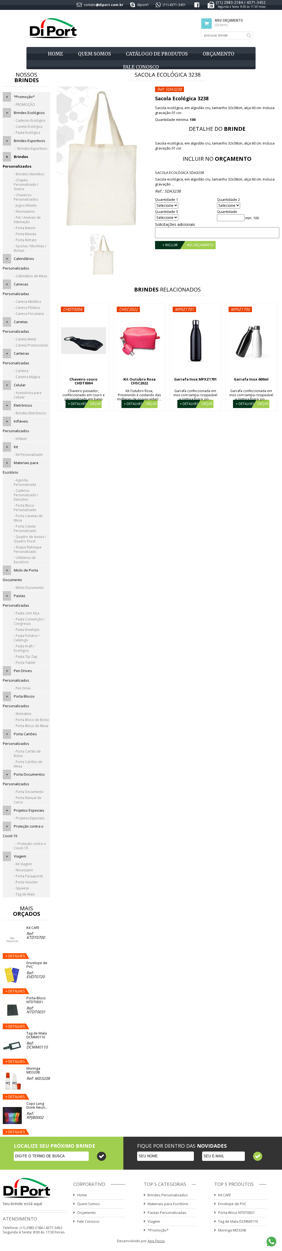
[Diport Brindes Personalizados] (53, 28)
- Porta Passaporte (28, 876)
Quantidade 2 (228, 199)
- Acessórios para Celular (27, 395)
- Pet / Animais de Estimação (27, 219)
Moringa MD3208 (232, 1230)
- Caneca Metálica (27, 301)
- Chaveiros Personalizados (26, 197)
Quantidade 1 (166, 199)
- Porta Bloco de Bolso (31, 719)
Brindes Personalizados (168, 1194)
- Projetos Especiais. (29, 818)
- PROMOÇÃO (24, 104)
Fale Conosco (141, 67)
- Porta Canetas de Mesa (28, 518)
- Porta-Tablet (24, 662)
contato (90, 4)
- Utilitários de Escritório (25, 559)
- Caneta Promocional (31, 345)
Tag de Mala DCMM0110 (238, 1221)
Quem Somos (94, 54)
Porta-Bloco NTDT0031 (236, 1212)
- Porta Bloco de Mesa (31, 725)
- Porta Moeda (25, 234)
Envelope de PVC (232, 1203)
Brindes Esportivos (29, 140)
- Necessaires (24, 211)
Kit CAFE (224, 1194)
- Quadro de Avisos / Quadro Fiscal (30, 538)
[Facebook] (196, 6)
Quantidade (227, 211)
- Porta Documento (29, 791)
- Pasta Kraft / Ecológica (24, 648)
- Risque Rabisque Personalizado (28, 549)
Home (55, 54)
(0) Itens (229, 22)
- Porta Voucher (26, 882)
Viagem (20, 856)
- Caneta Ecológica (28, 126)
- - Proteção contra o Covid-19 (30, 845)
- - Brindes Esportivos (30, 148)
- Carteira (21, 370)
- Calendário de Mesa (30, 276)
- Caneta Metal (25, 339)
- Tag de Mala (24, 894)
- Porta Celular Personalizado (25, 528)
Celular (20, 384)
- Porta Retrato (25, 240)
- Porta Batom (25, 228)
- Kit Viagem (23, 864)
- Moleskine (22, 713)
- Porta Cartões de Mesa (28, 764)
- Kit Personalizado (28, 454)
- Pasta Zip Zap (25, 656)
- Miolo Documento (29, 587)
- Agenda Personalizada (25, 482)
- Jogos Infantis (25, 205)
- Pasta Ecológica (27, 132)
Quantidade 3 (166, 211)
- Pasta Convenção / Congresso (29, 621)
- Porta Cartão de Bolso (27, 753)
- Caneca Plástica (27, 307)
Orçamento (218, 54)
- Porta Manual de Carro (27, 800)
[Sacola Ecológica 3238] (104, 158)
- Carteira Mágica (27, 377)
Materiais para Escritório (168, 1203)
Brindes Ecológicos (29, 112)
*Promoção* (24, 96)
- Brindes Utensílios (29, 174)
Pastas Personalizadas (167, 1212)
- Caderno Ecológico (29, 120)
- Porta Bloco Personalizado (25, 507)
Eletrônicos (23, 405)
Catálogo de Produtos (157, 54)
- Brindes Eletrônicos (30, 413)
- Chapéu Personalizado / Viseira (26, 184)
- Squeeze (21, 888)
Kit (16, 446)
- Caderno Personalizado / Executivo (26, 495)
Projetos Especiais (29, 810)
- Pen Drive (22, 688)
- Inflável (20, 438)
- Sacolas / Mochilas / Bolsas (30, 248)
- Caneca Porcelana (29, 313)
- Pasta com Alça (26, 613)
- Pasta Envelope (26, 629)
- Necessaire (23, 870)
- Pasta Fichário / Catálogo (26, 637)
